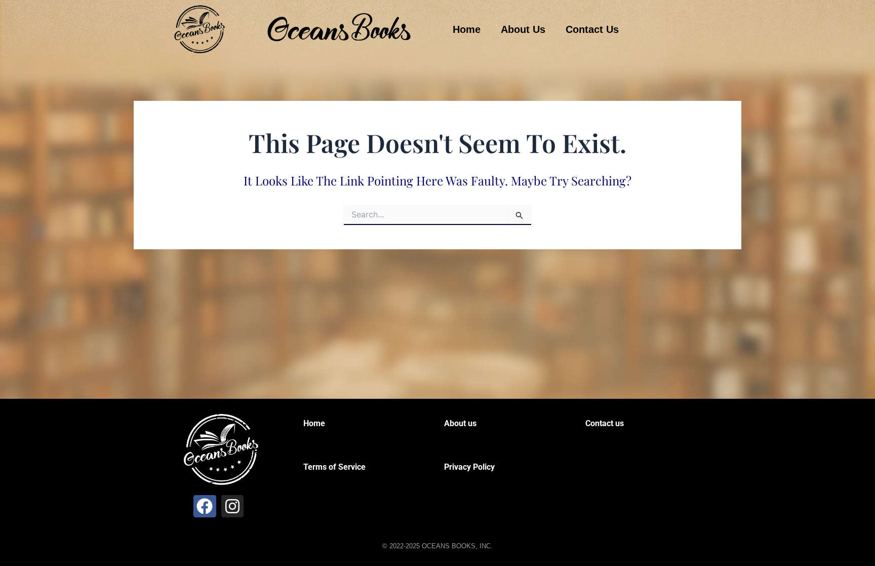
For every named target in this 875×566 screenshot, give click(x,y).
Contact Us (592, 29)
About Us (523, 29)
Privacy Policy (469, 467)
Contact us (604, 423)
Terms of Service (334, 467)
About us (460, 423)
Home (467, 29)
